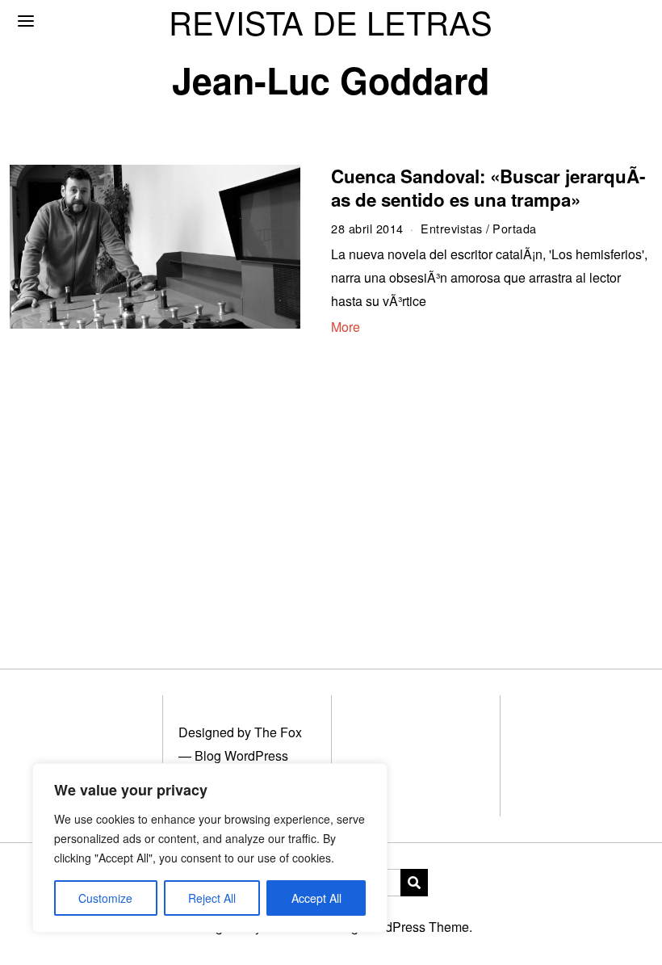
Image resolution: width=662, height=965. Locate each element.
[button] (414, 882)
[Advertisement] (331, 484)
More (345, 326)
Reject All (212, 898)
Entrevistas (452, 228)
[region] (210, 848)
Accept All (316, 898)
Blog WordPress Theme (400, 926)
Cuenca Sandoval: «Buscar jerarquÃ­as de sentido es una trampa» (488, 187)
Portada (514, 228)
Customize (105, 898)
